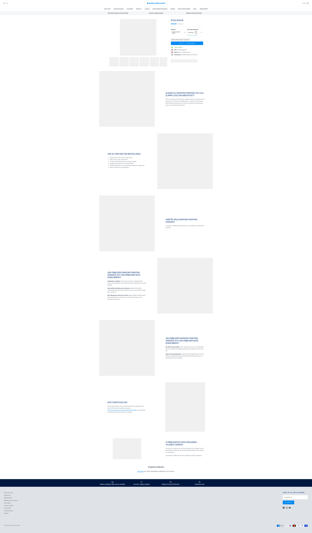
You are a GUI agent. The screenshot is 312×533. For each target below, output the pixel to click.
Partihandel (7, 508)
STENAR (172, 9)
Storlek (173, 29)
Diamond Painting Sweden (14, 525)
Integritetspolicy (8, 511)
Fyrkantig (190, 32)
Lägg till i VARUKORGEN (187, 43)
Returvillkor (7, 503)
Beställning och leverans (11, 500)
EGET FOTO (107, 9)
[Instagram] (287, 508)
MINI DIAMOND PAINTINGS (160, 9)
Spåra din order (8, 493)
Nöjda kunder (8, 498)
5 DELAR (147, 9)
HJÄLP (195, 9)
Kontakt (6, 513)
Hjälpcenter (7, 495)
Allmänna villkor (8, 506)
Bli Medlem (288, 502)
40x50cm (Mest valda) (176, 32)
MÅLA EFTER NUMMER (184, 9)
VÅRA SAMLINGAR (118, 9)
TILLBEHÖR (130, 9)
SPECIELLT (139, 9)
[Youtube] (290, 508)
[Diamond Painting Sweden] (156, 3)
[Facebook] (284, 508)
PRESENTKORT (204, 9)
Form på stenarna (192, 29)
